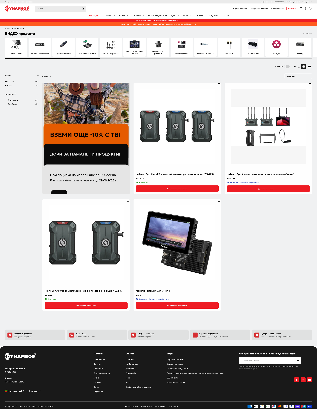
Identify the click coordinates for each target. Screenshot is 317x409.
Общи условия (131, 406)
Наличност (10, 94)
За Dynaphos (9, 2)
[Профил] (306, 8)
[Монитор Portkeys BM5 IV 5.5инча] (177, 242)
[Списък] (309, 66)
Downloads (20, 2)
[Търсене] (83, 8)
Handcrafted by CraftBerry (43, 406)
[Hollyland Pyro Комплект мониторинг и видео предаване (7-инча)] (268, 126)
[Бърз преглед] (217, 88)
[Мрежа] (303, 66)
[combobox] (60, 9)
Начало (7, 28)
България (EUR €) (16, 391)
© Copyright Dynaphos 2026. (17, 406)
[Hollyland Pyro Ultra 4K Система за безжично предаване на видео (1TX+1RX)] (86, 242)
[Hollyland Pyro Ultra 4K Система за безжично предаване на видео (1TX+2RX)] (177, 126)
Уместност (291, 76)
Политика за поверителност (153, 406)
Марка (8, 75)
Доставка (29, 2)
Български (306, 1)
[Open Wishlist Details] (301, 8)
